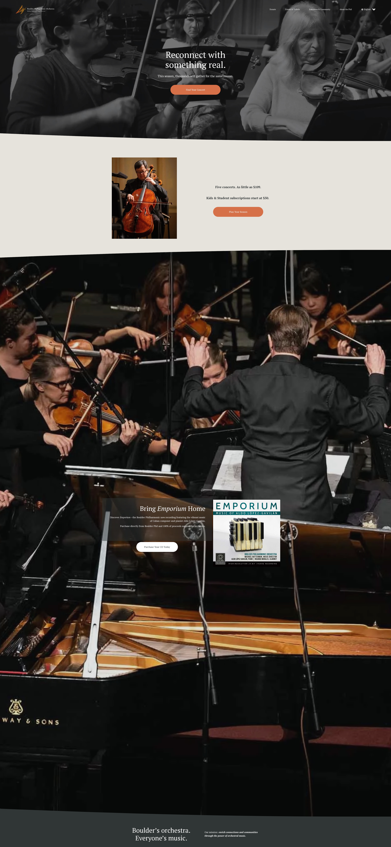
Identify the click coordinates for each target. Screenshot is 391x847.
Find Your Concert (195, 89)
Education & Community (319, 9)
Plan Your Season (238, 211)
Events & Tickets (292, 9)
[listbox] (368, 9)
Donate (273, 9)
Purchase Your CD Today (157, 547)
